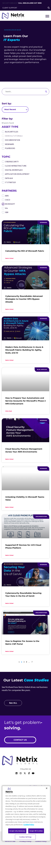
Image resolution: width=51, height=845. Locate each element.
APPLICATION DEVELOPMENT (17, 174)
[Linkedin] (16, 773)
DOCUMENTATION (12, 140)
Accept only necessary (17, 831)
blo (6, 208)
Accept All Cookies (36, 831)
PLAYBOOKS (10, 148)
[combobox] (15, 109)
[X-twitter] (25, 773)
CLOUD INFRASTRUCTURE (15, 166)
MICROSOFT (10, 204)
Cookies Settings (25, 837)
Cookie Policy (28, 825)
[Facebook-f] (29, 773)
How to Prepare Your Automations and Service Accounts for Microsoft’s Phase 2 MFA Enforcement (25, 401)
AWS (7, 195)
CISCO (7, 200)
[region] (26, 813)
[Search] (46, 91)
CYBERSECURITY (12, 161)
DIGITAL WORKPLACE (14, 170)
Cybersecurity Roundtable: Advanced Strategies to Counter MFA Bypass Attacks (24, 299)
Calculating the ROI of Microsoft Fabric (24, 251)
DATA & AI (9, 178)
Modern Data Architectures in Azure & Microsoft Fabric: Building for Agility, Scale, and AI (24, 350)
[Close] (46, 788)
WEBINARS (9, 144)
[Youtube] (33, 773)
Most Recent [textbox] (10, 109)
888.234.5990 (28, 3)
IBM (6, 212)
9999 (40, 3)
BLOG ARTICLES (11, 131)
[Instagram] (21, 773)
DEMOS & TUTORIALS (14, 136)
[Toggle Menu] (47, 16)
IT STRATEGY (10, 182)
